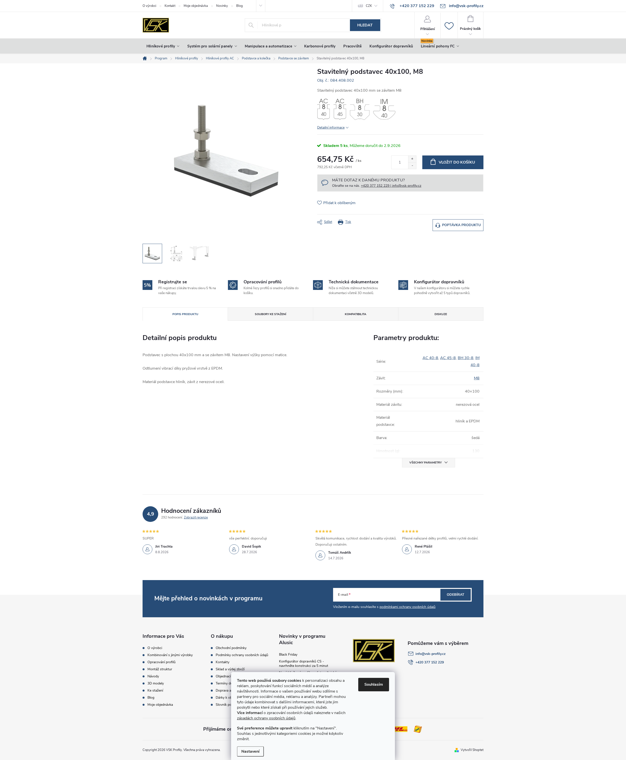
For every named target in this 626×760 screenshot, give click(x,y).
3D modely (155, 683)
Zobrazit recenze (196, 517)
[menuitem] (163, 46)
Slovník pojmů (226, 705)
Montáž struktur (159, 669)
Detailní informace (331, 127)
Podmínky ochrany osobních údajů (242, 655)
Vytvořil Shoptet (472, 750)
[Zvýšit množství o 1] (412, 159)
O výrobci (149, 6)
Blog (239, 6)
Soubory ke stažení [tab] (270, 314)
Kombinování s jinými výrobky (170, 655)
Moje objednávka (196, 6)
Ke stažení (155, 691)
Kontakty (222, 662)
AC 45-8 (448, 358)
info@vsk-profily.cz (430, 653)
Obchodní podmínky (231, 648)
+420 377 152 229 (429, 662)
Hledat (365, 25)
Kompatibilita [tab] (355, 314)
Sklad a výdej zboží (230, 669)
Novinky (222, 6)
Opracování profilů (161, 662)
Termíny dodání (227, 683)
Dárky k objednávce (230, 698)
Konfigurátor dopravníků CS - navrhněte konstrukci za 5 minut (303, 663)
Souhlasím (373, 684)
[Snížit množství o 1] (412, 165)
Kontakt (170, 6)
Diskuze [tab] (441, 314)
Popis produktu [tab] (185, 314)
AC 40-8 (430, 358)
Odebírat (455, 594)
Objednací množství (231, 676)
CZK (369, 6)
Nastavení (250, 751)
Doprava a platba (228, 691)
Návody (153, 676)
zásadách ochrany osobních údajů (266, 718)
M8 (477, 378)
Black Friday (288, 654)
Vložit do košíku (457, 162)
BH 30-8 (465, 358)
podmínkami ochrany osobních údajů (408, 607)
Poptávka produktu (461, 225)
